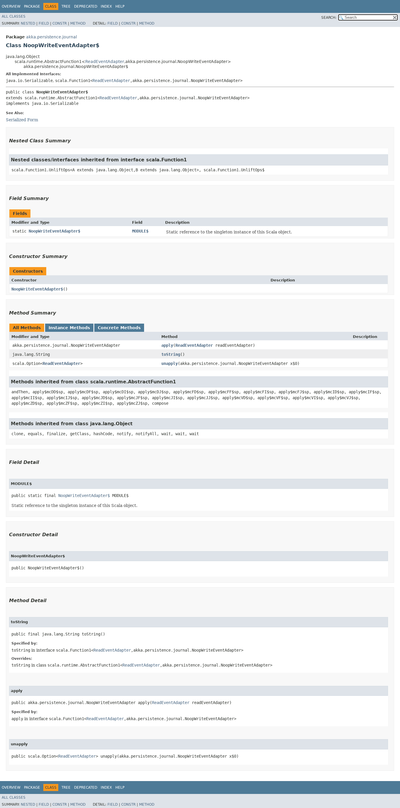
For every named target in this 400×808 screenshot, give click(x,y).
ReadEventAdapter (104, 61)
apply (167, 345)
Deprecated (85, 6)
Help (119, 6)
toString (170, 354)
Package (32, 6)
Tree (66, 6)
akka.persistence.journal (51, 37)
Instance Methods (69, 327)
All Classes (13, 16)
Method (78, 23)
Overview (11, 6)
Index (106, 6)
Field (44, 23)
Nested (28, 23)
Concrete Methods (119, 327)
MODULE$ (140, 231)
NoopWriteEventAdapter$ (54, 231)
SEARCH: (328, 18)
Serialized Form (22, 119)
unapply (169, 363)
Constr (59, 23)
